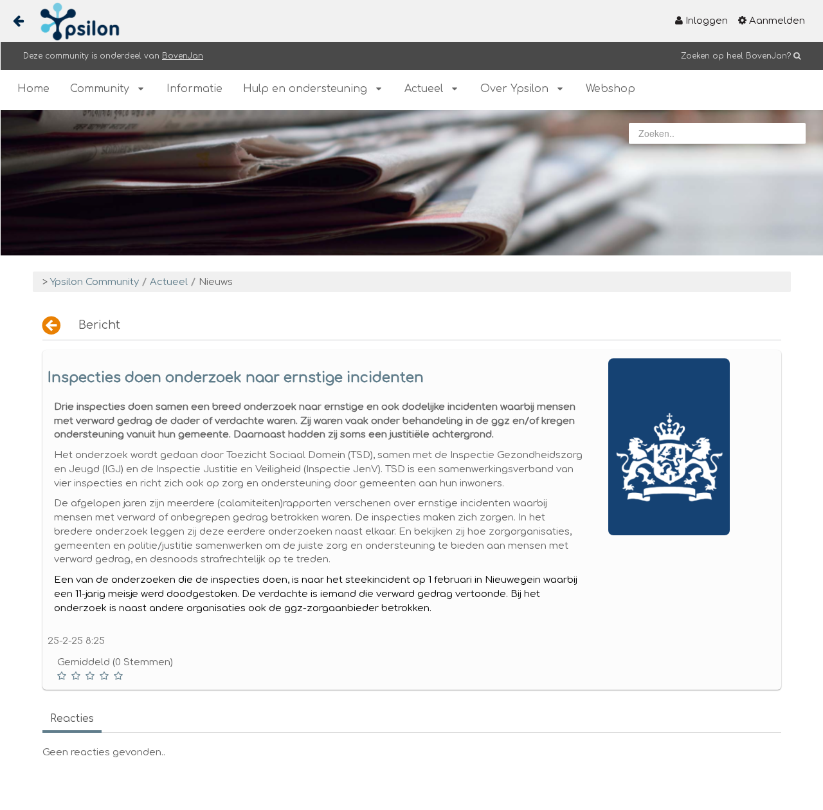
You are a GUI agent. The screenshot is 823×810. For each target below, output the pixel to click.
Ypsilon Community (94, 282)
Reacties (72, 718)
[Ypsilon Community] (75, 21)
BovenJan (182, 55)
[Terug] (52, 325)
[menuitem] (701, 21)
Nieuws (216, 282)
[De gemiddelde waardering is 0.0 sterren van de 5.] (63, 676)
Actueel (169, 282)
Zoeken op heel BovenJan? (736, 55)
